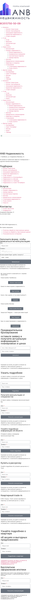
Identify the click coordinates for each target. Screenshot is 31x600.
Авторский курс (11, 43)
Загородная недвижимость (14, 32)
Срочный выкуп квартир (16, 56)
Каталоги (5, 27)
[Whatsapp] (3, 360)
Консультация (10, 48)
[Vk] (6, 218)
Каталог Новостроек (12, 29)
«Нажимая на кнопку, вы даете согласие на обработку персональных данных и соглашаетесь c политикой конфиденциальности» (14, 562)
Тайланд (8, 79)
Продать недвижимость (13, 50)
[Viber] (7, 360)
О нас (4, 38)
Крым (7, 77)
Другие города (7, 70)
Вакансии (9, 41)
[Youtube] (2, 218)
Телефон (2, 248)
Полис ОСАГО (13, 68)
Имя (1, 243)
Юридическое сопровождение (15, 61)
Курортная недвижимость (14, 34)
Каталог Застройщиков (13, 31)
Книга (7, 45)
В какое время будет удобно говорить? (11, 254)
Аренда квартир (14, 57)
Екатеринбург (10, 72)
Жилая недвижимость (15, 52)
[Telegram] (11, 360)
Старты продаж (10, 36)
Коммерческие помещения (17, 54)
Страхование (10, 64)
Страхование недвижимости (17, 66)
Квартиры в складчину (13, 63)
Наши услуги (7, 47)
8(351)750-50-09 (10, 23)
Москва (8, 75)
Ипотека (8, 59)
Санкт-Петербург (11, 73)
